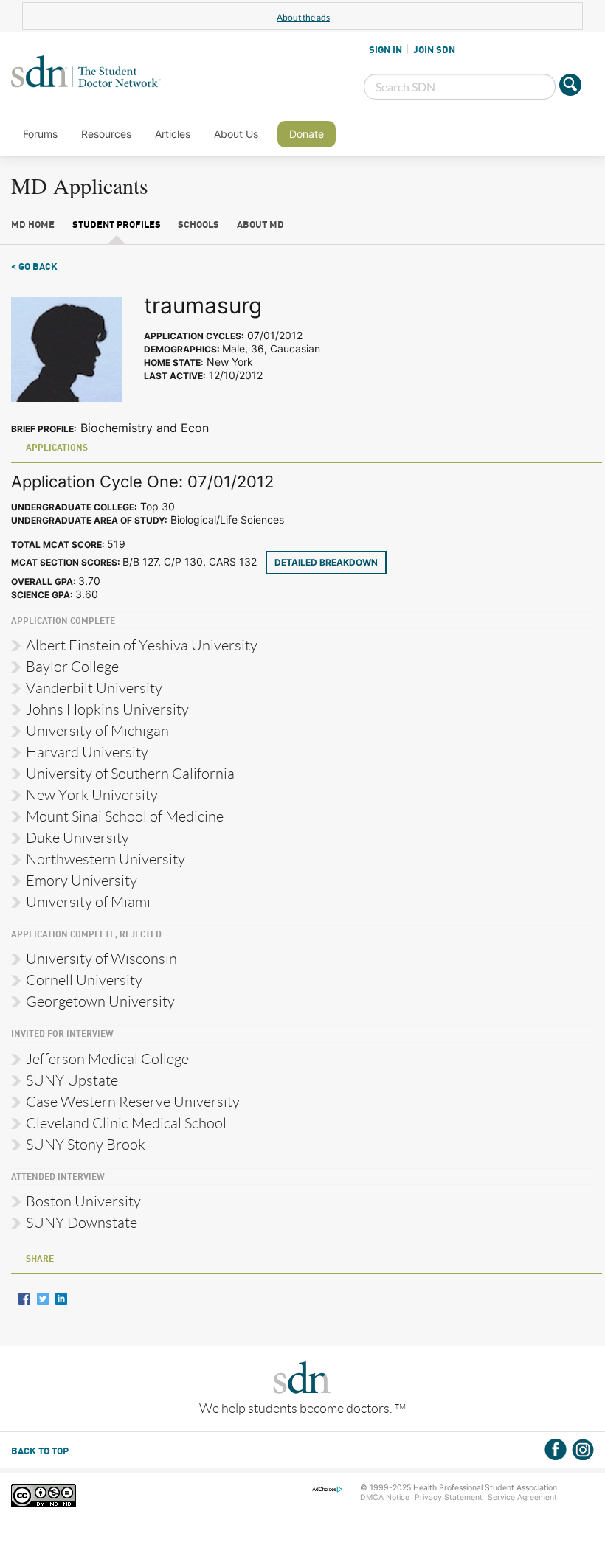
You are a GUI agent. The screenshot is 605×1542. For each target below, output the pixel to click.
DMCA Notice (384, 1497)
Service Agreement (522, 1497)
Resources (106, 134)
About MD (260, 225)
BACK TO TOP (40, 1451)
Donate (306, 134)
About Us (236, 134)
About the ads (303, 17)
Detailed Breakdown (326, 562)
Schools (198, 225)
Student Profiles (116, 225)
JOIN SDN (434, 50)
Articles (172, 134)
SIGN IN (385, 50)
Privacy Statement (449, 1497)
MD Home (33, 225)
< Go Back (34, 267)
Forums (40, 134)
